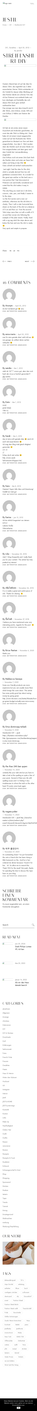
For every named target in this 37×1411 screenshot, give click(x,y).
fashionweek (7, 1049)
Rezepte (6, 1154)
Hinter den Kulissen (10, 1077)
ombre (7, 1345)
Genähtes (12, 47)
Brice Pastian (11, 650)
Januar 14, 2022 (21, 980)
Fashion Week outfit (11, 1308)
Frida (6, 1312)
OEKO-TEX (20, 1337)
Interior (5, 1093)
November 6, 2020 (27, 650)
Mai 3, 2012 (17, 436)
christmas (6, 1021)
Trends (5, 1202)
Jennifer (18, 50)
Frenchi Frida (7, 1057)
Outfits (5, 1138)
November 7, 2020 (11, 682)
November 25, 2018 (19, 554)
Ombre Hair (7, 1130)
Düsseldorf (27, 1296)
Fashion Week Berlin (11, 1304)
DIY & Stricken (8, 1033)
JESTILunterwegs (9, 1105)
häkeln (17, 1324)
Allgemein (6, 1013)
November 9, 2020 (12, 730)
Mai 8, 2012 (16, 486)
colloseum (25, 1292)
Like (7, 553)
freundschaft (27, 1308)
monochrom (9, 1333)
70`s (22, 1280)
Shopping (6, 1178)
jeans (26, 1324)
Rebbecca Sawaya (13, 678)
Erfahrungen (7, 1045)
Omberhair (21, 1341)
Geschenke (17, 1312)
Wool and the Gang (11, 1365)
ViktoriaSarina (7, 528)
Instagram (6, 1089)
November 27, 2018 (21, 619)
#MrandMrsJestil (10, 1280)
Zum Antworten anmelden (15, 311)
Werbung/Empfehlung (11, 1226)
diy (18, 1296)
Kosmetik (6, 1109)
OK (19, 1408)
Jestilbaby (8, 1329)
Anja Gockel (9, 1284)
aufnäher (7, 1288)
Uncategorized (8, 1214)
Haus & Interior (8, 1073)
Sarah (7, 436)
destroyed (8, 1296)
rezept (14, 1349)
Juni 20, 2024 (20, 944)
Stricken (5, 1186)
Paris (24, 1345)
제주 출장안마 (12, 848)
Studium (5, 1190)
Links (4, 1118)
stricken (24, 1349)
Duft (4, 1041)
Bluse (17, 1288)
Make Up (6, 1122)
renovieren (6, 1146)
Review (5, 1150)
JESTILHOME (7, 1101)
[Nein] (34, 1405)
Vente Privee (9, 1357)
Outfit (5, 1134)
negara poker (11, 811)
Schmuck (6, 1166)
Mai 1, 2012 (18, 368)
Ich (4, 1085)
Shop (4, 1174)
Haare (5, 1069)
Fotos (5, 1053)
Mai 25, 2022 (20, 963)
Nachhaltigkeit (8, 1126)
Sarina (8, 517)
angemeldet (14, 904)
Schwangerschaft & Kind (11, 1170)
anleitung (21, 1284)
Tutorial (5, 1206)
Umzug (5, 1210)
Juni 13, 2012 (18, 517)
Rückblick (6, 1162)
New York (8, 1337)
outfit (15, 1345)
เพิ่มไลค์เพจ (10, 587)
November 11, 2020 (12, 815)
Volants (20, 1357)
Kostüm (5, 1114)
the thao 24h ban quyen (16, 766)
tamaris (5, 1194)
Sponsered (6, 1182)
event (6, 1300)
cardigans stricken (11, 1292)
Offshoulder (9, 1341)
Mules (20, 1333)
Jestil (4, 1097)
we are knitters (9, 1361)
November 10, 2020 (12, 770)
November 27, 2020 (12, 852)
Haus (28, 1320)
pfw (6, 1349)
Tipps (5, 1198)
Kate (7, 402)
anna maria (10, 334)
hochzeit (7, 1324)
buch (26, 1288)
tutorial (17, 1353)
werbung (6, 1222)
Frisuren (5, 1061)
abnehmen (6, 1009)
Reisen (5, 1142)
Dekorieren (7, 1025)
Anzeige (6, 1017)
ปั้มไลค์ (8, 619)
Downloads (7, 1037)
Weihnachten (7, 1218)
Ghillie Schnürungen (11, 1316)
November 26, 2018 (26, 588)
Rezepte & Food (9, 1158)
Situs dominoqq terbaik (15, 726)
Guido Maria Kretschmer (13, 1320)
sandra (8, 368)
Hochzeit (6, 1081)
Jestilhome (19, 1329)
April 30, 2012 (24, 47)
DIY (10, 25)
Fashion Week (18, 1300)
